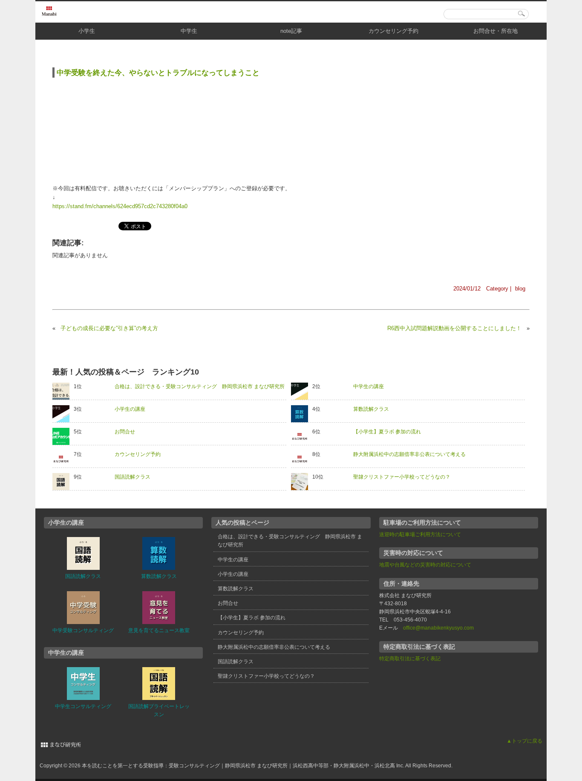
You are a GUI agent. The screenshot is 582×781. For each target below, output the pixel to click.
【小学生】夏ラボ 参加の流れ (387, 432)
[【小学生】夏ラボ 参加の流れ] (301, 436)
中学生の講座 (368, 386)
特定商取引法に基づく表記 (410, 659)
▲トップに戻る (524, 741)
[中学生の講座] (301, 391)
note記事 (291, 31)
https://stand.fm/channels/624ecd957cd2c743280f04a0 (119, 206)
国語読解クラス (132, 477)
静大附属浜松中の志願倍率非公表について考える (409, 454)
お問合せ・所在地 (495, 31)
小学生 (86, 31)
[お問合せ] (63, 436)
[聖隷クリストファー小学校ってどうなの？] (301, 481)
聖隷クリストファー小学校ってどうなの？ (401, 477)
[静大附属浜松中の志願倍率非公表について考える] (301, 458)
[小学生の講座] (63, 413)
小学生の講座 (130, 409)
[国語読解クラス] (63, 481)
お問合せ (125, 432)
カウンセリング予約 (393, 31)
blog (520, 288)
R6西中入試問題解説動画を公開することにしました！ (454, 328)
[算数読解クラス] (301, 413)
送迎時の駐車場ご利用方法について (420, 534)
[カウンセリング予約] (63, 458)
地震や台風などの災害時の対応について (425, 565)
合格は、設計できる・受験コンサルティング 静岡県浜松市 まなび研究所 (200, 386)
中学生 (189, 31)
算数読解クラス (371, 409)
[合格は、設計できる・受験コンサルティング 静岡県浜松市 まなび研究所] (63, 391)
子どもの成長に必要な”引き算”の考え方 (109, 328)
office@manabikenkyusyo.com (438, 628)
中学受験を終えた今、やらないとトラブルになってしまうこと (158, 72)
